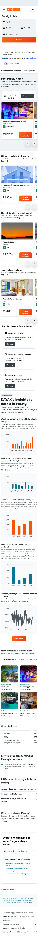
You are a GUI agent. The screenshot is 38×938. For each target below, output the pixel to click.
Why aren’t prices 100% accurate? (15, 932)
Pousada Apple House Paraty (14, 121)
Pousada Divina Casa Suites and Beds (17, 185)
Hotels (15, 898)
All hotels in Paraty (7, 890)
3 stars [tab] (21, 660)
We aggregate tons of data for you (15, 928)
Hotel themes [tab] (23, 851)
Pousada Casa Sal (10, 242)
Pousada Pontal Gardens (12, 299)
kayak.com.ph (6, 898)
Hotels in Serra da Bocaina (13, 902)
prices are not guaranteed (10, 918)
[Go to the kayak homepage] (13, 9)
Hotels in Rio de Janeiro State (23, 900)
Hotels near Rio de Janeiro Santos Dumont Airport (17, 870)
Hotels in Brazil (8, 900)
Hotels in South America (26, 898)
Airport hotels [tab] (9, 851)
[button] (3, 9)
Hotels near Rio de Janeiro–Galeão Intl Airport (18, 865)
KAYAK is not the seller (11, 924)
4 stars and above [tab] (9, 660)
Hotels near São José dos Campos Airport (17, 875)
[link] (10, 344)
